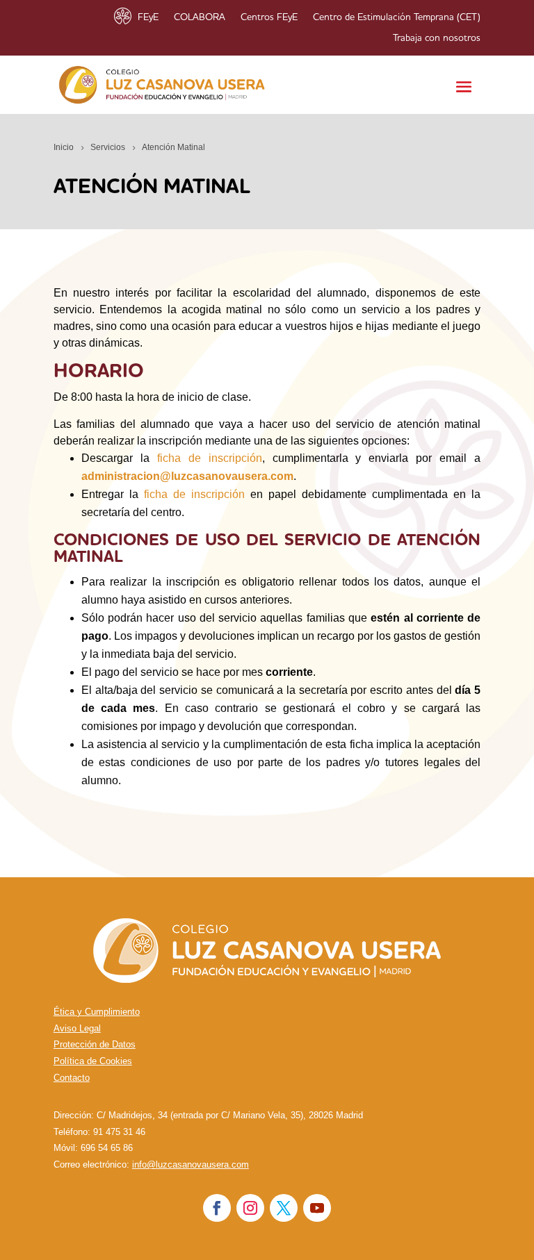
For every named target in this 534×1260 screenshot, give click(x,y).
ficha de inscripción (209, 458)
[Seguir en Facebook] (217, 1208)
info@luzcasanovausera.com (190, 1164)
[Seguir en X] (284, 1208)
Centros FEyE (269, 17)
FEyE (148, 17)
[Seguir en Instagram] (250, 1208)
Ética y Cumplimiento (97, 1011)
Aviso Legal (77, 1028)
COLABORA (199, 17)
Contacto (72, 1077)
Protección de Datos (95, 1044)
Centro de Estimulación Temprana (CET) (396, 17)
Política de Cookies (93, 1061)
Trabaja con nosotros (436, 38)
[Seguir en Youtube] (317, 1208)
